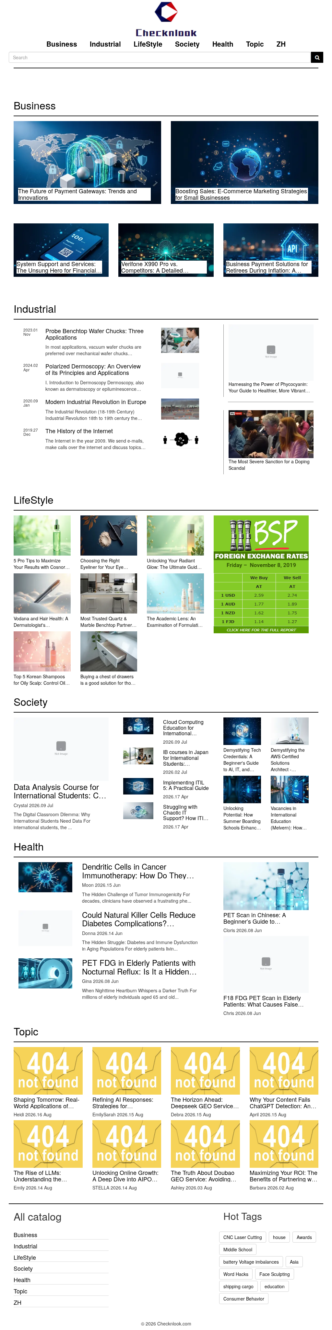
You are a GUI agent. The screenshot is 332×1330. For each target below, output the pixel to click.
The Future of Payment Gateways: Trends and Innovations (77, 193)
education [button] (275, 1286)
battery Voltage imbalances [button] (251, 1261)
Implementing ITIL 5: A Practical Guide (186, 785)
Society (187, 44)
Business (61, 44)
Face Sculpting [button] (274, 1274)
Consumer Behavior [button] (243, 1298)
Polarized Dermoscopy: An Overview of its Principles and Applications (93, 369)
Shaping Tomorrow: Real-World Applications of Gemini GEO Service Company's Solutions (46, 1108)
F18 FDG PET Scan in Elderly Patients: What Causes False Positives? (262, 1004)
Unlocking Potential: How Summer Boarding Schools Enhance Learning (242, 821)
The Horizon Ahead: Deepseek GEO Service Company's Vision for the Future (203, 1108)
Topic (255, 44)
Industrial (105, 44)
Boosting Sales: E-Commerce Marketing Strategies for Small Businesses (241, 193)
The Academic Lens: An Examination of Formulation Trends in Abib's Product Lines (175, 628)
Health (222, 44)
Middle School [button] (237, 1249)
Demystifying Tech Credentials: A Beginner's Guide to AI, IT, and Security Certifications (242, 766)
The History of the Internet (79, 430)
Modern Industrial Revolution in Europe (95, 401)
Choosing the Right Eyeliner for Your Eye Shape (102, 567)
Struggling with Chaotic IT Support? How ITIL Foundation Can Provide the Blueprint (184, 821)
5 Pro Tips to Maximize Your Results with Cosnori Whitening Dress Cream (40, 567)
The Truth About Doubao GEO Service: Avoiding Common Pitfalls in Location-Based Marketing (205, 1182)
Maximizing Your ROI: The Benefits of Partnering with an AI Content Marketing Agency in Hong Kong (284, 1182)
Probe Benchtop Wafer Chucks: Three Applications (94, 333)
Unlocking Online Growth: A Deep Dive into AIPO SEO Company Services (125, 1178)
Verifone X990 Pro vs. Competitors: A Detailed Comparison (152, 270)
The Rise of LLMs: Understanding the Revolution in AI (37, 1178)
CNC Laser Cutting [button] (242, 1237)
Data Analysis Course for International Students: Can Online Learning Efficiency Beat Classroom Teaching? (60, 799)
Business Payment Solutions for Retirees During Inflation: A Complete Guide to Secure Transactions (267, 273)
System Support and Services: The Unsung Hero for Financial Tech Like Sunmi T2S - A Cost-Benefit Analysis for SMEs (56, 273)
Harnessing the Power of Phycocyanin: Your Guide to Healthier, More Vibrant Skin (268, 390)
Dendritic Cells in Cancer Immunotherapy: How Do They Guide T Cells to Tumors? (134, 875)
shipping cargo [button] (238, 1286)
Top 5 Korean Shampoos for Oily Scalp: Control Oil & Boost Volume (41, 683)
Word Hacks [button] (235, 1274)
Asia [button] (294, 1261)
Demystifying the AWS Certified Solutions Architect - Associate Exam (288, 763)
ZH (281, 44)
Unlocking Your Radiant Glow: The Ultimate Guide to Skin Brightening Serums (175, 567)
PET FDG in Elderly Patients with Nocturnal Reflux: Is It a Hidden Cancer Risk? (139, 971)
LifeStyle (148, 44)
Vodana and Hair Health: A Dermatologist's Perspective (41, 625)
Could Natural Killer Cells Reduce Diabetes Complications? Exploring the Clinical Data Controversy (139, 927)
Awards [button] (304, 1237)
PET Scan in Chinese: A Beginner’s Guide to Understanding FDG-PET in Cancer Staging (259, 924)
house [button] (279, 1237)
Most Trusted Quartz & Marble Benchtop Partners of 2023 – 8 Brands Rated (107, 625)
